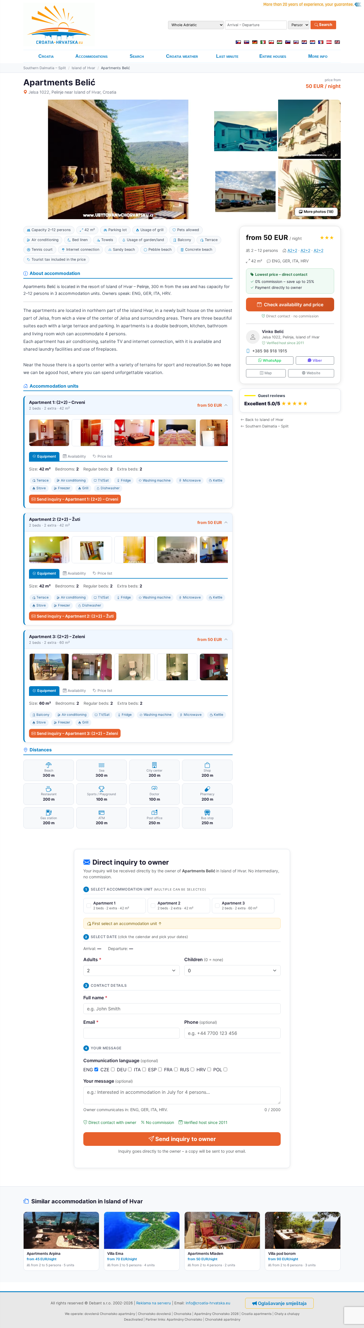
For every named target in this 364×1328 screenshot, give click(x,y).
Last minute (227, 56)
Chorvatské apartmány (222, 1319)
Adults (92, 959)
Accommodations (91, 56)
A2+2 (292, 250)
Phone (200, 1022)
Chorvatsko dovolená (154, 1314)
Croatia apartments (256, 1314)
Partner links (155, 1319)
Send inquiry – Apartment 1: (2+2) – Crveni (77, 499)
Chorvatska (182, 1314)
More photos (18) (319, 211)
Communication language (120, 1060)
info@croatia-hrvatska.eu (208, 1302)
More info (318, 56)
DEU (122, 1069)
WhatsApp (272, 360)
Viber (317, 360)
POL (218, 1069)
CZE (105, 1069)
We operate (74, 1314)
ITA (138, 1069)
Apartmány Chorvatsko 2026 (216, 1314)
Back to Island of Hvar (264, 420)
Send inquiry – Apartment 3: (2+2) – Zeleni (77, 733)
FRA (169, 1069)
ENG (88, 1069)
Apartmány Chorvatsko (184, 1319)
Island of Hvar (83, 68)
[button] (290, 400)
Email (91, 1022)
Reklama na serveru (153, 1302)
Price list (105, 456)
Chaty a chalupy (286, 1314)
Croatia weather (182, 56)
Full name (95, 997)
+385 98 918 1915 (269, 350)
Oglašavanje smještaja (282, 1303)
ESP (153, 1069)
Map (268, 373)
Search (325, 24)
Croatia (46, 56)
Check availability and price (293, 304)
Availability (77, 456)
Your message (108, 1081)
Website (313, 373)
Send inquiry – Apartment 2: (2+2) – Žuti (75, 616)
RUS (185, 1069)
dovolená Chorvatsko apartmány (109, 1314)
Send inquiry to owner (185, 1139)
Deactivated (133, 1319)
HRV (202, 1069)
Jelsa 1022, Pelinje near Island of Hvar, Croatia (72, 92)
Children (203, 959)
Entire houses (272, 56)
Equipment (46, 456)
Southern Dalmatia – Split (44, 68)
